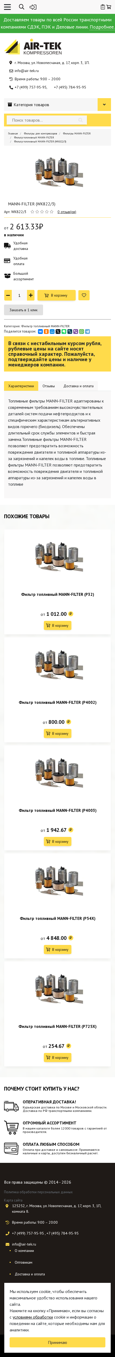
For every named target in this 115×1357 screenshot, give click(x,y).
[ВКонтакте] (40, 331)
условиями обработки (33, 1317)
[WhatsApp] (81, 331)
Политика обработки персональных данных (38, 1192)
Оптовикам (23, 1262)
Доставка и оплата (30, 1274)
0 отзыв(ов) (66, 211)
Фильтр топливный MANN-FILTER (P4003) (58, 810)
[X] (58, 331)
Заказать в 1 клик (23, 310)
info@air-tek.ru (27, 70)
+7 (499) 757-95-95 (31, 87)
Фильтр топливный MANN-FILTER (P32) (57, 594)
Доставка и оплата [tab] (78, 386)
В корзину (59, 295)
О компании (24, 1250)
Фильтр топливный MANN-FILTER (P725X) (57, 1026)
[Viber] (75, 331)
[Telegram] (87, 331)
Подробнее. (102, 27)
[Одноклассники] (46, 331)
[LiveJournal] (69, 331)
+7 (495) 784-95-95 (70, 87)
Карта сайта (13, 1200)
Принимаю (57, 1342)
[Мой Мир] (52, 331)
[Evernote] (64, 331)
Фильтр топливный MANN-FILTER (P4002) (58, 702)
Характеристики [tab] (21, 386)
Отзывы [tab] (49, 386)
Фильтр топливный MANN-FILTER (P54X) (57, 918)
